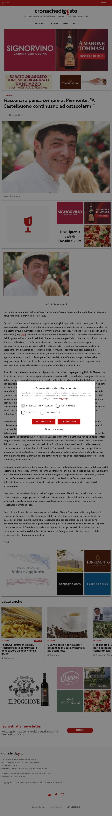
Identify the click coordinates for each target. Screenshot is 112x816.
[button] (56, 429)
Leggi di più (64, 399)
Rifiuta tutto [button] (69, 421)
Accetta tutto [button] (43, 421)
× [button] (92, 384)
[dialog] (56, 408)
